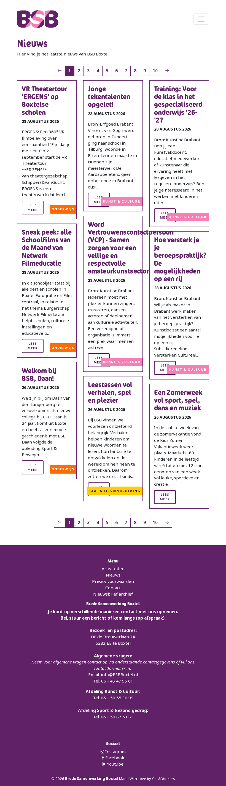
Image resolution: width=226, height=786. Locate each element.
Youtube (114, 764)
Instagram (115, 751)
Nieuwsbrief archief (113, 594)
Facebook (114, 757)
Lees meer (33, 207)
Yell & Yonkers (163, 778)
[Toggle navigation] (201, 19)
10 (155, 70)
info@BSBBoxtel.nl (119, 674)
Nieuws (113, 575)
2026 (60, 778)
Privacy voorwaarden (113, 581)
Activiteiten (113, 568)
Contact (113, 587)
